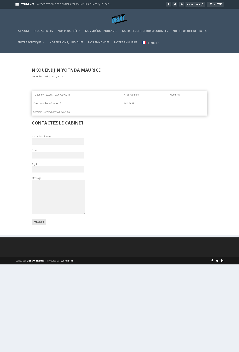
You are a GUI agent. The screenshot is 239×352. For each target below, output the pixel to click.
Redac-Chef (42, 76)
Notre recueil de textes (189, 31)
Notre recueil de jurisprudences (145, 31)
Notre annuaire (125, 42)
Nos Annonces (98, 42)
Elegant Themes (35, 260)
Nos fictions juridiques (66, 42)
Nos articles (43, 31)
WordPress (67, 260)
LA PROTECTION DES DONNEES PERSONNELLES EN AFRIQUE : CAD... (73, 4)
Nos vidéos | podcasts (101, 31)
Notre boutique (29, 42)
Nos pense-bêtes (69, 31)
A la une (24, 31)
